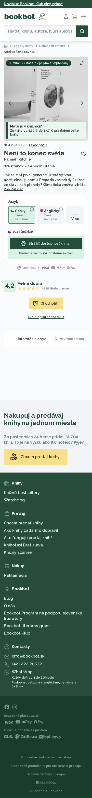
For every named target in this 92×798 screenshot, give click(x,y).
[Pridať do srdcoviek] (83, 154)
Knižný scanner (18, 552)
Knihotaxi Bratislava (23, 545)
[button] (46, 99)
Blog (8, 598)
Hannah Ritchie (17, 159)
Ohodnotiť (38, 145)
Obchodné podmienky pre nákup (46, 757)
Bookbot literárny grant (27, 626)
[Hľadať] (82, 31)
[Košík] (74, 16)
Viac (75, 219)
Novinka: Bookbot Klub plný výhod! (33, 4)
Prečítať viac (13, 189)
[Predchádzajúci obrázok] (10, 103)
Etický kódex (46, 782)
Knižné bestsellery (22, 492)
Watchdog (14, 500)
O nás (9, 605)
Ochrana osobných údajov (46, 774)
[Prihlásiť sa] (66, 16)
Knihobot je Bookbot (46, 791)
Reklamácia (15, 575)
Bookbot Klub (17, 633)
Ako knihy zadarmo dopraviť (31, 530)
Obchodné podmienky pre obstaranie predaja (46, 766)
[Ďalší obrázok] (81, 103)
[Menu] (83, 16)
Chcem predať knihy (23, 523)
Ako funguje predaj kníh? (28, 537)
